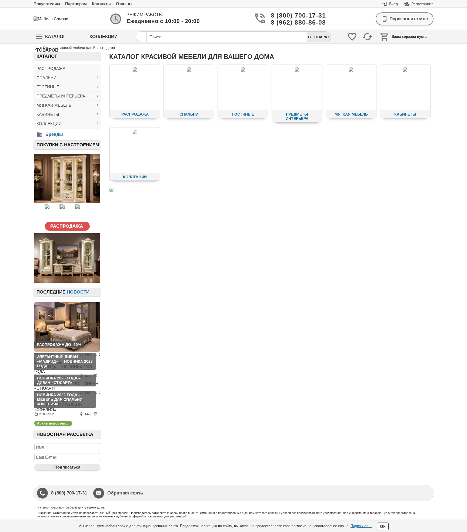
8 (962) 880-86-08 (292, 22)
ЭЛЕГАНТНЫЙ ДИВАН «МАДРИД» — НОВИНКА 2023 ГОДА (65, 361)
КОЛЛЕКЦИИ (49, 123)
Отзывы (124, 3)
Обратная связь (125, 493)
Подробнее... (361, 526)
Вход (393, 4)
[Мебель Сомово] (55, 18)
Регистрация (422, 4)
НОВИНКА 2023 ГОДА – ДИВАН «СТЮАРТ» (59, 380)
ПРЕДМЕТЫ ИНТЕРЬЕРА (60, 96)
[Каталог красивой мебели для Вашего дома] (111, 190)
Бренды (54, 134)
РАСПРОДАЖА (50, 68)
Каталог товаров (51, 38)
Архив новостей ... (53, 423)
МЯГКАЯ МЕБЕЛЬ (53, 105)
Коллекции (103, 36)
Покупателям (47, 3)
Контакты (101, 3)
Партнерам (76, 3)
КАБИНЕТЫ (47, 114)
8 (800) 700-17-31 (292, 15)
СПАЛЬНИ (46, 77)
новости (78, 292)
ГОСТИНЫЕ (47, 87)
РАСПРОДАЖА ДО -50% (59, 344)
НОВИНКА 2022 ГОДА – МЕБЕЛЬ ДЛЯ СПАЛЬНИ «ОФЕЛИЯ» (59, 399)
